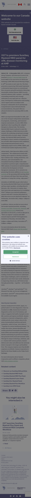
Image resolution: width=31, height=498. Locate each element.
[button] (15, 261)
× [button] (28, 236)
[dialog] (15, 249)
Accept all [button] (15, 252)
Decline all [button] (15, 256)
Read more (17, 248)
